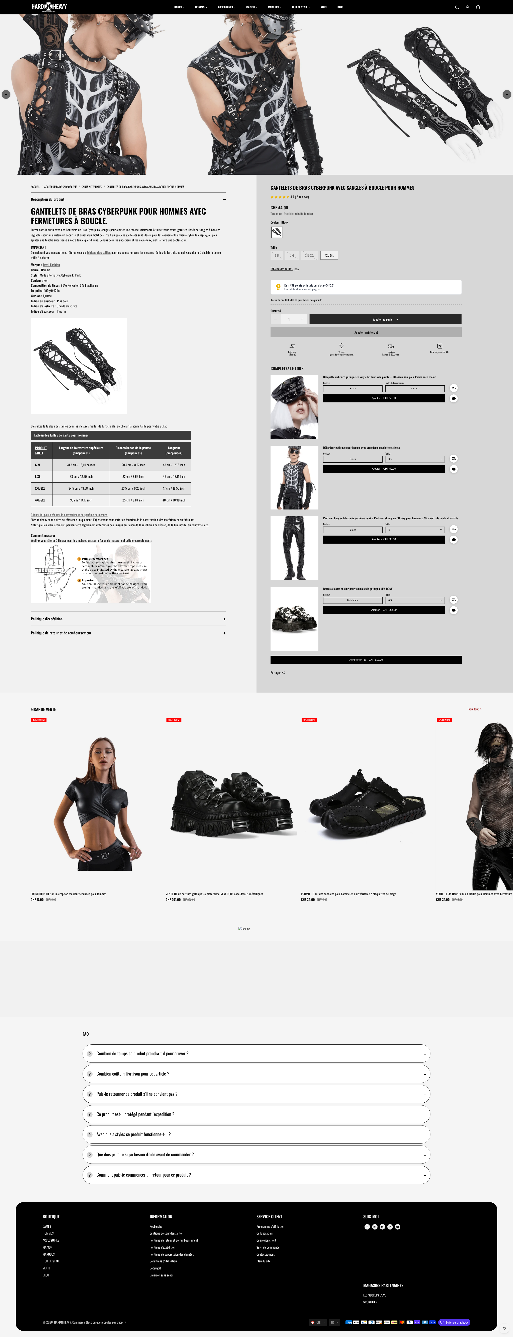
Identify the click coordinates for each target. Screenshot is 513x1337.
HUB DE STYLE (51, 1261)
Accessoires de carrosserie (61, 186)
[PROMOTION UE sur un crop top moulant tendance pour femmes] (97, 803)
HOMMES (48, 1233)
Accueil (35, 186)
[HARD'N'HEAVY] (49, 7)
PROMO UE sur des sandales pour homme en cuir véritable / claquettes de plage (348, 893)
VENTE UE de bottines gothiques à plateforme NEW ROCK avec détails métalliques (214, 893)
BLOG (46, 1275)
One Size (415, 388)
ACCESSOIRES (51, 1240)
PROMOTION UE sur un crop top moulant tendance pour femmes (68, 893)
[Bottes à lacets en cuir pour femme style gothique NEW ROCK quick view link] (454, 610)
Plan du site (263, 1261)
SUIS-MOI (371, 1217)
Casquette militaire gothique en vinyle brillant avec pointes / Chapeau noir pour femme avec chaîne (379, 377)
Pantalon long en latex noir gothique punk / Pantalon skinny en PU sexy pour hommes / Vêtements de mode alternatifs (390, 518)
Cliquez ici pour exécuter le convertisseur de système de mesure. (69, 514)
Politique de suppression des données (172, 1254)
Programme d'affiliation (270, 1226)
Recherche (156, 1226)
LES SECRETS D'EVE (374, 1295)
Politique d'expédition (47, 618)
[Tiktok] (390, 1227)
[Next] (507, 94)
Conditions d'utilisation (163, 1261)
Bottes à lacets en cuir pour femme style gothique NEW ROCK (358, 589)
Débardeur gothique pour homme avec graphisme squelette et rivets (361, 448)
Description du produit (47, 199)
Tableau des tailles (99, 252)
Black (353, 388)
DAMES (47, 1226)
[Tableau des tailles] (454, 388)
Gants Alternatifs (92, 186)
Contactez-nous (265, 1254)
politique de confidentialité (166, 1233)
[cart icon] (478, 7)
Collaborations (265, 1233)
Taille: (387, 453)
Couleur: (326, 383)
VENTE (46, 1268)
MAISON (48, 1247)
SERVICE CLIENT (269, 1217)
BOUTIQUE (51, 1217)
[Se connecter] (467, 7)
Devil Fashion (51, 264)
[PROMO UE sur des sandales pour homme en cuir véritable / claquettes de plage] (367, 803)
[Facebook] (367, 1227)
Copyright (155, 1268)
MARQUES (49, 1254)
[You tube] (397, 1227)
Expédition (289, 214)
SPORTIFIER (370, 1302)
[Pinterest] (382, 1227)
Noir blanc (352, 600)
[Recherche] (457, 7)
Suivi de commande (268, 1247)
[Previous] (6, 94)
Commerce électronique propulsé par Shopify (99, 1322)
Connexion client (266, 1240)
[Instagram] (375, 1227)
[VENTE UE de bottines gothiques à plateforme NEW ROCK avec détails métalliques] (232, 803)
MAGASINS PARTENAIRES (383, 1285)
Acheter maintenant (366, 332)
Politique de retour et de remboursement (61, 632)
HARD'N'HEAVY (62, 1322)
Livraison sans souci (161, 1275)
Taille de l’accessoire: (394, 383)
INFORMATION (161, 1217)
